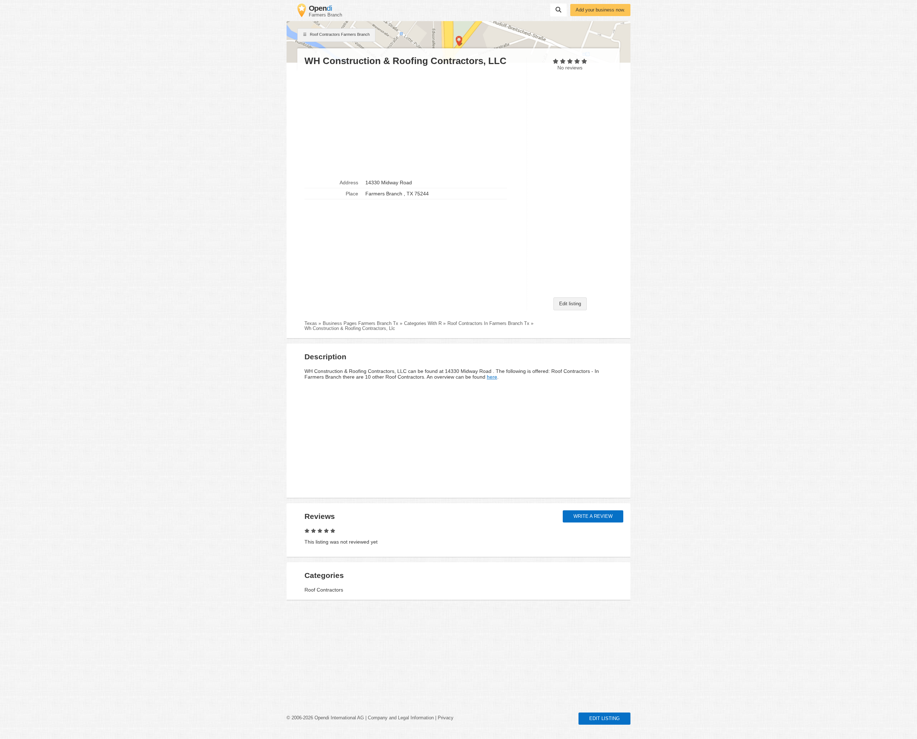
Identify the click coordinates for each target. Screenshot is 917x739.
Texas (310, 323)
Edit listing (570, 303)
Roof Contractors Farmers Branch (339, 34)
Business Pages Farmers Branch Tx (360, 323)
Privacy (445, 717)
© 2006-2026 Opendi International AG (325, 717)
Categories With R (423, 323)
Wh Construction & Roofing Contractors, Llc (349, 328)
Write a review (593, 516)
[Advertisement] (411, 122)
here (492, 377)
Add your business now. (600, 10)
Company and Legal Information (401, 717)
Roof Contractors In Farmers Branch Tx (488, 323)
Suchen (558, 10)
